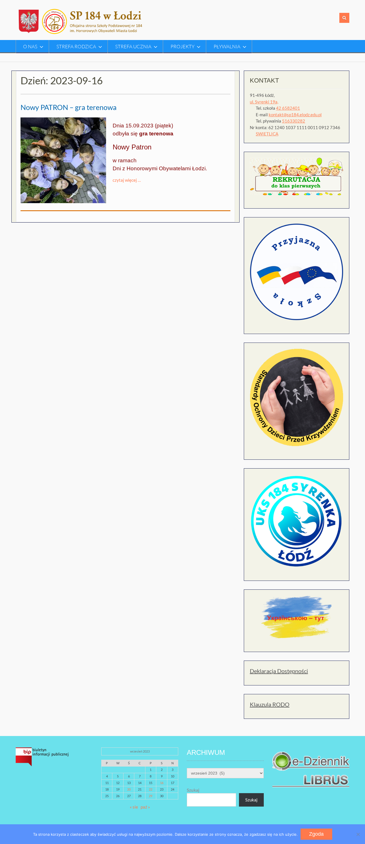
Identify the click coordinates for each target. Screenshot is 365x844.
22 (150, 789)
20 (129, 789)
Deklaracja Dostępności (279, 670)
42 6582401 (288, 108)
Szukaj (193, 790)
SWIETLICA (267, 133)
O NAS (30, 46)
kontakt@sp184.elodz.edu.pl (295, 114)
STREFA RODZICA (76, 46)
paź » (145, 806)
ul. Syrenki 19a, (264, 101)
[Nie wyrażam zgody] (358, 834)
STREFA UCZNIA (133, 46)
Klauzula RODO (269, 704)
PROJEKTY (182, 46)
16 (161, 783)
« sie (134, 806)
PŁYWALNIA (227, 46)
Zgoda (316, 834)
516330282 (293, 120)
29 (150, 796)
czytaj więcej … (127, 180)
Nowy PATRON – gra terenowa (69, 107)
